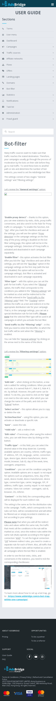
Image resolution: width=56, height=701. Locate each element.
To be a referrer (38, 640)
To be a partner (38, 636)
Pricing (5, 636)
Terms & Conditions (10, 677)
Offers (9, 70)
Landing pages (13, 76)
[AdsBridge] (14, 4)
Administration (13, 112)
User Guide (7, 655)
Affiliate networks (14, 58)
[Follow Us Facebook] (29, 657)
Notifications (12, 100)
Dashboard (11, 40)
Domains (10, 82)
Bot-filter (10, 88)
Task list (10, 106)
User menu (11, 34)
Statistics (10, 94)
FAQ (4, 659)
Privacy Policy (25, 677)
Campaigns (11, 46)
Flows (9, 64)
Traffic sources (13, 52)
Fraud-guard (12, 118)
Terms (9, 28)
